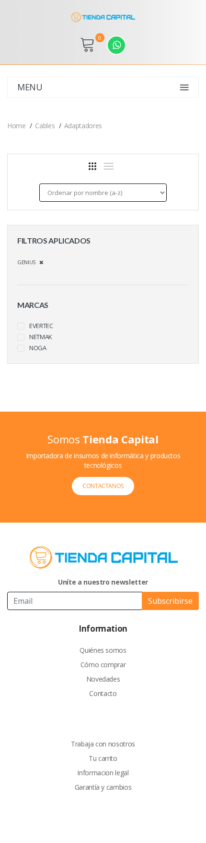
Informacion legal (102, 772)
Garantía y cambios (103, 787)
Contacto (102, 693)
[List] (109, 166)
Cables (45, 125)
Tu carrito (103, 758)
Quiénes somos (103, 650)
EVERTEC (41, 325)
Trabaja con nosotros (103, 743)
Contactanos (103, 486)
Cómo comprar (103, 664)
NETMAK (40, 336)
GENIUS (28, 262)
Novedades (103, 679)
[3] (92, 166)
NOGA (37, 347)
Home (16, 125)
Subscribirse (170, 601)
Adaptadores (83, 125)
